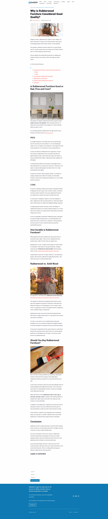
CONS (36, 74)
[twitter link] (76, 496)
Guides (68, 1)
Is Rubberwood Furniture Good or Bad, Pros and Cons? (47, 70)
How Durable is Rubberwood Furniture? (43, 76)
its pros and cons (49, 133)
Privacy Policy (57, 1)
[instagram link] (73, 496)
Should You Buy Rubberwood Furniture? (43, 80)
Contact (50, 1)
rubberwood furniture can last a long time (48, 251)
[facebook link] (78, 496)
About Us (70, 512)
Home (40, 1)
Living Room (42, 3)
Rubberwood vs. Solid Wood (40, 78)
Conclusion (36, 82)
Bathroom (56, 3)
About (45, 1)
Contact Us (32, 505)
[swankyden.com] (33, 2)
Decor (73, 1)
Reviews (63, 1)
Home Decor (49, 3)
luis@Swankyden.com (36, 20)
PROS (36, 72)
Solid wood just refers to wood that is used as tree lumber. (44, 297)
